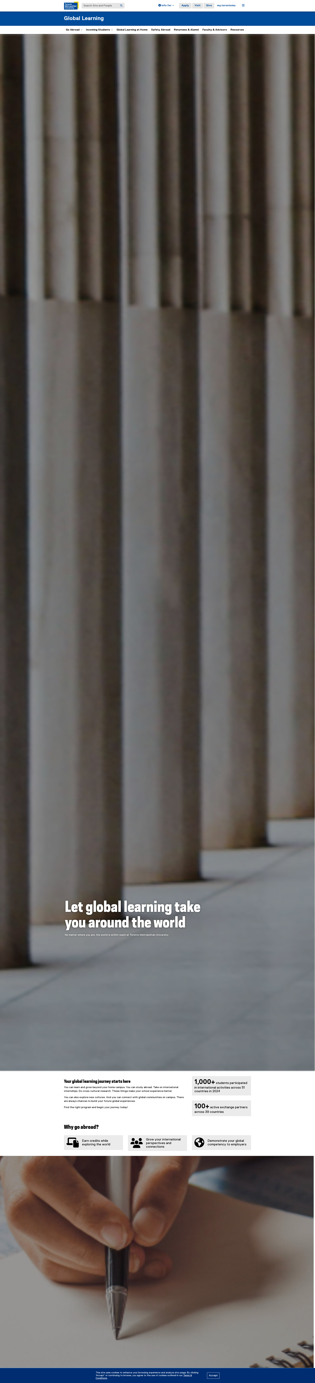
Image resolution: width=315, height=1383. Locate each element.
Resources (237, 30)
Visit (197, 5)
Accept (213, 1375)
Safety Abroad (160, 30)
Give (209, 5)
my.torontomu (226, 5)
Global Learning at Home (131, 30)
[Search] (121, 6)
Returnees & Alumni (186, 30)
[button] (166, 6)
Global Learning (84, 18)
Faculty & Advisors (214, 30)
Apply (185, 5)
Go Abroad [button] (73, 30)
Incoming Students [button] (98, 30)
